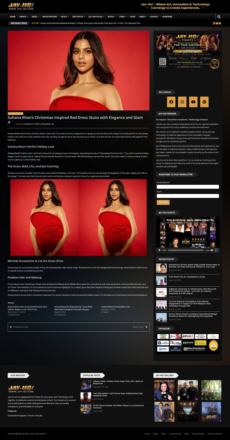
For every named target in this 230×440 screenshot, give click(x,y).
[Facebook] (171, 102)
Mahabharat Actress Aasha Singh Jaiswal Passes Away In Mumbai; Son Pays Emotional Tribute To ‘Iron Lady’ (194, 265)
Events (22, 16)
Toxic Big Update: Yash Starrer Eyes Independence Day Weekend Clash (118, 394)
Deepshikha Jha (47, 124)
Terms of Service (215, 434)
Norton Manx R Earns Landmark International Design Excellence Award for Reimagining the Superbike (193, 315)
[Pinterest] (204, 102)
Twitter (30, 416)
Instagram (21, 416)
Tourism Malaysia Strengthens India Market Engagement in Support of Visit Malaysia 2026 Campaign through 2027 (190, 303)
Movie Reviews (49, 16)
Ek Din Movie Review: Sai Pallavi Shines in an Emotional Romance (118, 406)
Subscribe (167, 16)
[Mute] (212, 250)
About (142, 16)
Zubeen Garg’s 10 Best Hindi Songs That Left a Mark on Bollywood (118, 382)
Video (122, 16)
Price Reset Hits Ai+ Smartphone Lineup (187, 276)
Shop (132, 16)
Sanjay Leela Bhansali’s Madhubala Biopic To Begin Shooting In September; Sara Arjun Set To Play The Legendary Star (90, 23)
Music (64, 16)
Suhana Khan (13, 153)
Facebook (12, 416)
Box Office (78, 16)
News (34, 16)
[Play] (159, 250)
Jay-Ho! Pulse (95, 16)
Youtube (38, 416)
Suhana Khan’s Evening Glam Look (115, 307)
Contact (154, 16)
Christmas (86, 156)
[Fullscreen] (216, 250)
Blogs (111, 16)
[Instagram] (182, 102)
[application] (188, 235)
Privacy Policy (198, 434)
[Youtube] (193, 102)
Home (12, 16)
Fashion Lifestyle (15, 114)
